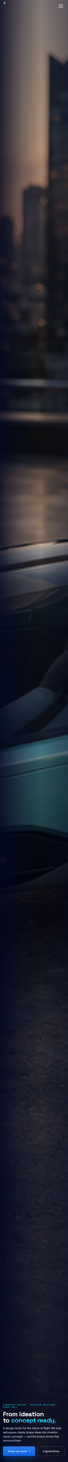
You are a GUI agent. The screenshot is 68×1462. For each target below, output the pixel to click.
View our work (19, 1451)
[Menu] (61, 6)
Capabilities (51, 1451)
